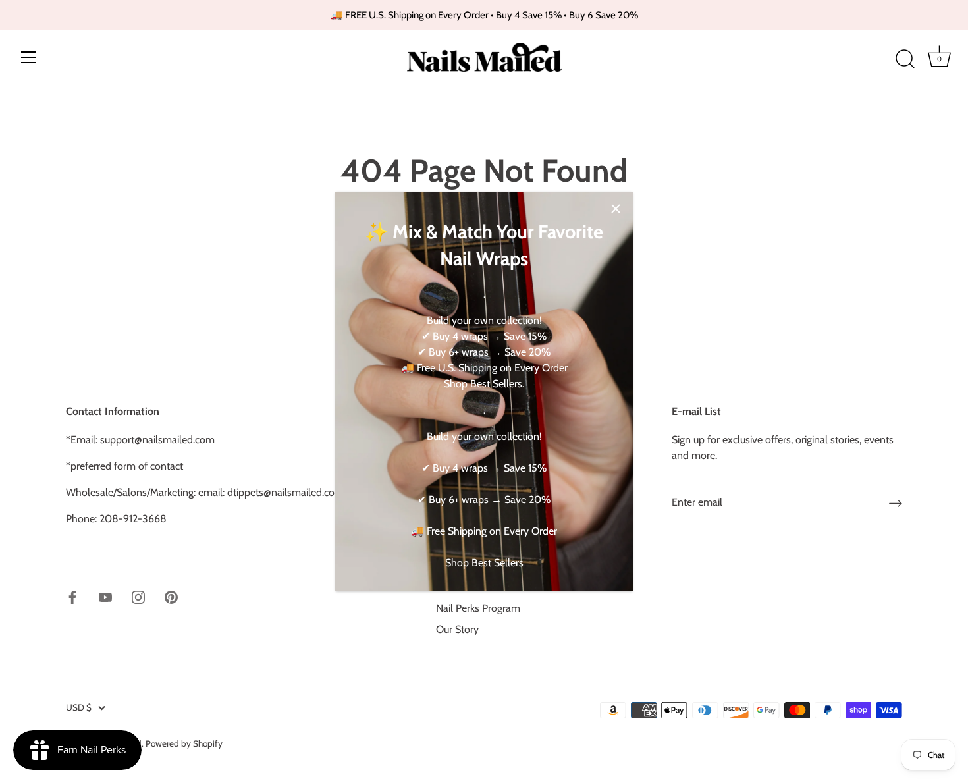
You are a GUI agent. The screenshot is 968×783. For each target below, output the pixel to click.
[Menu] (28, 57)
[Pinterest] (171, 596)
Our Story (457, 629)
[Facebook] (72, 596)
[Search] (904, 59)
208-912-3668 (133, 518)
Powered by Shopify (184, 743)
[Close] (615, 208)
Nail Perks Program (478, 608)
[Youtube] (105, 596)
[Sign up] (895, 503)
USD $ (79, 707)
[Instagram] (138, 596)
